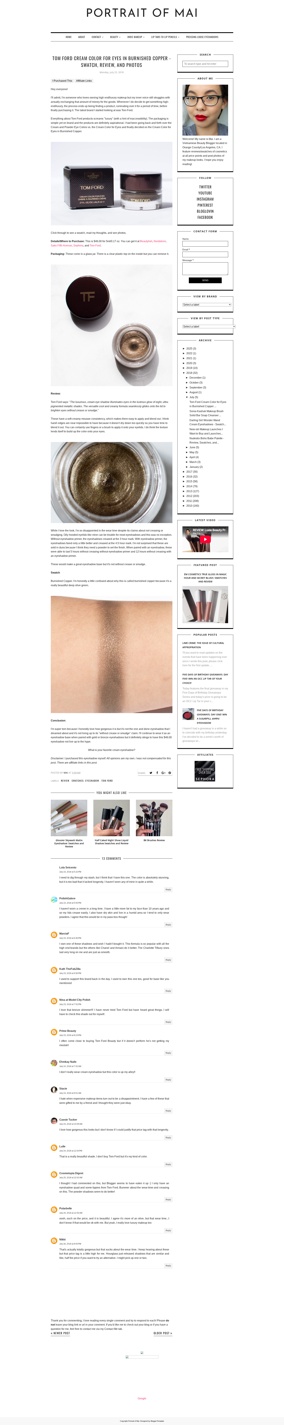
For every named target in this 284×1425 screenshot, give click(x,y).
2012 (189, 496)
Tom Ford (95, 245)
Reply (168, 889)
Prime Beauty (67, 1031)
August (193, 392)
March (193, 462)
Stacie (63, 1088)
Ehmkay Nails (67, 1061)
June (192, 447)
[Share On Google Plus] (163, 773)
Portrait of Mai (142, 14)
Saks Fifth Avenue (61, 245)
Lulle (62, 1146)
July (191, 397)
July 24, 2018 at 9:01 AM (70, 1093)
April (192, 457)
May (191, 452)
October (194, 382)
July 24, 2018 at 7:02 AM (70, 1066)
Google (142, 1398)
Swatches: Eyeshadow (85, 780)
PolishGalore (67, 898)
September (195, 387)
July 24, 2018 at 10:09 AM (70, 1124)
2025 (189, 348)
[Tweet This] (151, 773)
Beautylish (146, 241)
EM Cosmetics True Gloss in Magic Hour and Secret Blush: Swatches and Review (205, 578)
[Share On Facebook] (157, 773)
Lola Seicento (67, 867)
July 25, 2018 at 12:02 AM (70, 1177)
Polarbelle (65, 1208)
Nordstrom (160, 241)
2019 (189, 368)
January (194, 467)
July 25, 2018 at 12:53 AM (70, 1213)
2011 (189, 501)
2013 (189, 491)
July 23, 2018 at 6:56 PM (70, 973)
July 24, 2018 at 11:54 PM (70, 1151)
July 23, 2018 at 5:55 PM (70, 903)
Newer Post (62, 1333)
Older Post (162, 1333)
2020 (189, 363)
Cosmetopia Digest (71, 1173)
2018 (189, 372)
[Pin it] (169, 773)
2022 (189, 353)
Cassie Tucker (68, 1119)
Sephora (78, 245)
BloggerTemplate (157, 1421)
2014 (189, 486)
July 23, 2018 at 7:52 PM (70, 1004)
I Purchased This (62, 80)
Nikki (62, 1239)
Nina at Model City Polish (74, 999)
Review (65, 780)
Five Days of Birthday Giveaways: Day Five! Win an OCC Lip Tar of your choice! (205, 678)
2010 (189, 505)
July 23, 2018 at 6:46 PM (70, 938)
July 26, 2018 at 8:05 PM (70, 1244)
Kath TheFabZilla (70, 969)
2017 (189, 471)
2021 (189, 358)
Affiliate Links (84, 80)
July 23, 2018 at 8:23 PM (70, 1035)
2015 (189, 481)
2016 (189, 476)
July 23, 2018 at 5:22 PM (70, 872)
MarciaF (64, 933)
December (195, 377)
